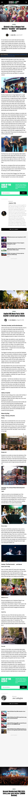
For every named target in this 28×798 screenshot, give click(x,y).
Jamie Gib (13, 35)
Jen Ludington (12, 320)
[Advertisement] (14, 273)
